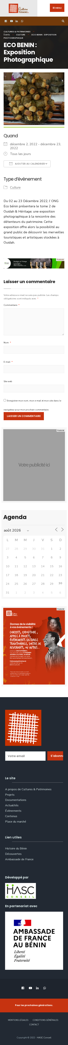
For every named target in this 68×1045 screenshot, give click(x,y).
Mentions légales (18, 1020)
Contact (34, 1024)
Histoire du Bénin (16, 849)
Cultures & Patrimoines (17, 31)
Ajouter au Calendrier (29, 164)
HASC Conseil (44, 1037)
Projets (10, 795)
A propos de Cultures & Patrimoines (28, 789)
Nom (7, 342)
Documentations (15, 800)
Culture (20, 34)
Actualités (11, 805)
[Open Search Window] (62, 21)
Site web (8, 381)
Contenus (11, 816)
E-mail (8, 361)
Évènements (13, 811)
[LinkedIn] (16, 21)
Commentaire (12, 305)
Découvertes (13, 854)
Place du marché (15, 822)
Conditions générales (45, 1020)
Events (7, 34)
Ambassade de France (19, 859)
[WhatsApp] (21, 21)
